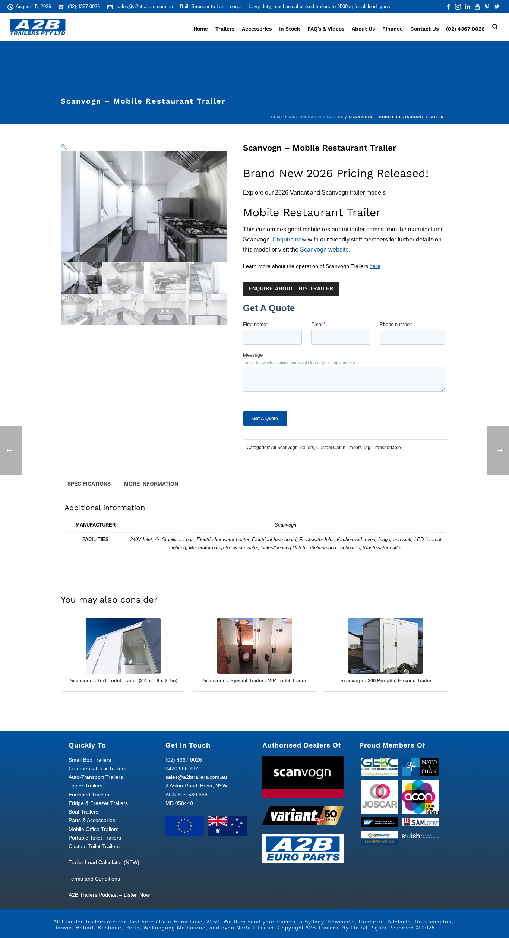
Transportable (387, 447)
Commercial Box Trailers (97, 768)
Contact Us (424, 29)
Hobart (85, 928)
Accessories (257, 29)
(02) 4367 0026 (84, 6)
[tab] (89, 483)
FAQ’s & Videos (325, 29)
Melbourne (191, 928)
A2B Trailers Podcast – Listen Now (109, 895)
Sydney (314, 922)
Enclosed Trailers (89, 795)
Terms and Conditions (94, 879)
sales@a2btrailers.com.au (145, 6)
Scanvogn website (324, 249)
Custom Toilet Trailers (94, 846)
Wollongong (159, 928)
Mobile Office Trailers (93, 829)
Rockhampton (433, 922)
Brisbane (109, 928)
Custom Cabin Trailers (316, 117)
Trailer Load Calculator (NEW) (104, 862)
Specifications (89, 484)
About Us (363, 29)
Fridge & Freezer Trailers (98, 803)
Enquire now (289, 239)
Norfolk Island (255, 928)
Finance (392, 29)
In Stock (289, 29)
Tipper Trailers (85, 786)
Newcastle (341, 922)
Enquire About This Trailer (291, 288)
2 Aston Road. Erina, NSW (196, 786)
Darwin (62, 928)
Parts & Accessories (92, 820)
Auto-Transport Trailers (96, 777)
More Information (151, 484)
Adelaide (399, 922)
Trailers (224, 29)
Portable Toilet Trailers (95, 838)
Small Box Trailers (90, 760)
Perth (132, 928)
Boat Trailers (83, 812)
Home (200, 29)
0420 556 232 (181, 768)
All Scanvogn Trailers (292, 447)
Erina (181, 922)
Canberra (371, 922)
